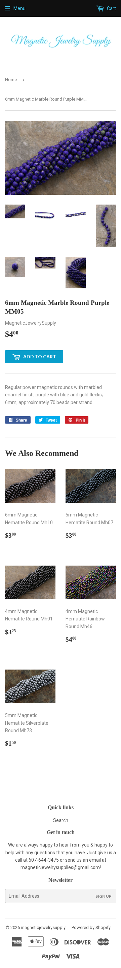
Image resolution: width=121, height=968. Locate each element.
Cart (111, 8)
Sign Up (103, 896)
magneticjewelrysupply (43, 927)
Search (60, 820)
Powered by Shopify (91, 927)
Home (11, 79)
